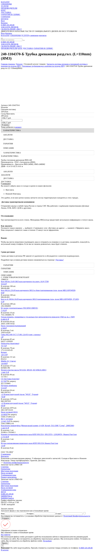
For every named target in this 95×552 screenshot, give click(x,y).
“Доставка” (59, 260)
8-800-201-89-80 (7, 494)
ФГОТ (3, 492)
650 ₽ (3, 406)
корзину (18, 127)
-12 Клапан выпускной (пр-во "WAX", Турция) (19, 394)
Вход (3, 21)
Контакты (5, 456)
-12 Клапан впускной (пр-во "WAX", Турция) (19, 403)
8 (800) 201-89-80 (7, 25)
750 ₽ (3, 397)
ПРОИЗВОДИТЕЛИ (9, 8)
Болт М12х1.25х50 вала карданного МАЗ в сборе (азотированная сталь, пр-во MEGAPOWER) (38, 290)
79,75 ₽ (4, 346)
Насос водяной (7, 473)
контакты (4, 19)
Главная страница (8, 64)
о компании (5, 17)
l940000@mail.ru (7, 498)
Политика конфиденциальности (16, 463)
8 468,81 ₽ (5, 319)
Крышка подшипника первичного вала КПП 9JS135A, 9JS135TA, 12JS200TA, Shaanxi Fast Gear (39, 434)
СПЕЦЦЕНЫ (6, 4)
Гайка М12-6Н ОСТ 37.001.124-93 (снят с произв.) (21, 335)
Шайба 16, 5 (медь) (8, 361)
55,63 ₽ (4, 388)
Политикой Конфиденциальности (76, 516)
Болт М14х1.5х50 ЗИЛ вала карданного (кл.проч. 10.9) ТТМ (25, 282)
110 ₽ (3, 446)
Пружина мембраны (9, 386)
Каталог (19, 64)
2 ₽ (2, 337)
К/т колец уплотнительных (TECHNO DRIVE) (19, 308)
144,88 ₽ (4, 364)
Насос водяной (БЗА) (9, 412)
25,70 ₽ (4, 381)
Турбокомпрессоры (8, 475)
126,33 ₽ (4, 355)
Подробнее (47, 541)
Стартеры (5, 467)
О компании (6, 454)
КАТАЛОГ (5, 2)
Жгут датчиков (7, 419)
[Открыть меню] (2, 38)
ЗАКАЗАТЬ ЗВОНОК (9, 27)
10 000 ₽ (4, 415)
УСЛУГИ (4, 6)
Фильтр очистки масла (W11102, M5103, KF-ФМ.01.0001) (23, 370)
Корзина (4, 23)
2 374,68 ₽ (5, 437)
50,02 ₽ (4, 284)
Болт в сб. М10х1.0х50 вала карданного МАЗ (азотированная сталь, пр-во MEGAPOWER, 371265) (40, 299)
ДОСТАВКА (6, 12)
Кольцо (4, 352)
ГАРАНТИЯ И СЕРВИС (10, 14)
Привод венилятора (9, 477)
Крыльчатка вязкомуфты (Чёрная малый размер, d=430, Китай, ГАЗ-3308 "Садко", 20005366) (37, 426)
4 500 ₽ (4, 328)
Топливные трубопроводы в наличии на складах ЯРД (43, 66)
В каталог (5, 550)
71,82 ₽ (4, 310)
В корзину (5, 125)
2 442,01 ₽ (5, 428)
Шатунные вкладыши (9, 471)
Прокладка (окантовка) (10, 343)
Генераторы (5, 469)
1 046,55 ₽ (5, 372)
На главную (5, 535)
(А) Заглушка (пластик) (10, 379)
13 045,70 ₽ (5, 421)
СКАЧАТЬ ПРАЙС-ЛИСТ (11, 29)
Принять (5, 543)
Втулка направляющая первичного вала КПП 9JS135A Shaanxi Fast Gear (29, 443)
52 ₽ (2, 302)
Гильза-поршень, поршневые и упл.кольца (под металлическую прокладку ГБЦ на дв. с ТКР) (38, 317)
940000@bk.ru (6, 496)
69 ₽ (2, 293)
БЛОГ (3, 10)
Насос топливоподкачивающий (13, 326)
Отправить (5, 518)
